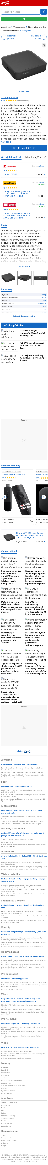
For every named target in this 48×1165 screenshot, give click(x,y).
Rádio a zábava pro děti (9, 1140)
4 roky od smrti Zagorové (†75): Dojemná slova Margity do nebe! (22, 821)
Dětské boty (5, 1121)
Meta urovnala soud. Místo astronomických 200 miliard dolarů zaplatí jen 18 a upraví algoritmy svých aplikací (21, 886)
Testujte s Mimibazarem (9, 1103)
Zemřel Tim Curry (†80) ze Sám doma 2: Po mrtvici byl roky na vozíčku (21, 817)
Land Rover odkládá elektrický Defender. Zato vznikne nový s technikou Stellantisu (21, 863)
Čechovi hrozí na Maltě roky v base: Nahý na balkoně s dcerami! (22, 772)
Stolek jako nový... (7, 842)
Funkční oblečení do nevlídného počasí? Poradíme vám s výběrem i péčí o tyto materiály (23, 845)
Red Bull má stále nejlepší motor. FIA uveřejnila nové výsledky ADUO (24, 867)
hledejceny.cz (5, 1067)
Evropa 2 (4, 1146)
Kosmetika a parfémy (8, 1116)
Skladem (41, 185)
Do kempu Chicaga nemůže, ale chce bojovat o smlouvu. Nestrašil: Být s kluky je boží (23, 800)
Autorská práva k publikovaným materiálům (15, 1157)
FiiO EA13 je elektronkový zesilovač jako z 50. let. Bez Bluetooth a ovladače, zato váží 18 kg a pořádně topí (35, 608)
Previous (4, 497)
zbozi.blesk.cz (5, 1078)
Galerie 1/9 (24, 91)
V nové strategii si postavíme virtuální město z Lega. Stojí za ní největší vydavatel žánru (21, 1037)
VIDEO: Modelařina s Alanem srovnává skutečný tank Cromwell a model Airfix (22, 1032)
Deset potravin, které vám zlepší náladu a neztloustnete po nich (22, 1009)
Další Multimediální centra (11, 472)
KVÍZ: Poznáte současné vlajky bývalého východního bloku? (21, 964)
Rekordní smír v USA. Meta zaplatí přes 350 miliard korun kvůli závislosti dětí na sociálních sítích (21, 912)
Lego (2, 1110)
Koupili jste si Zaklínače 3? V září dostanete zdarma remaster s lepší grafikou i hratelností (11, 697)
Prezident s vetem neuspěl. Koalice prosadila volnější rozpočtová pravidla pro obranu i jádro (22, 921)
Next (43, 497)
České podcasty (6, 1138)
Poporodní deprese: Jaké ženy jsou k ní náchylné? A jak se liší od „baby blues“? (22, 1013)
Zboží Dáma (5, 1075)
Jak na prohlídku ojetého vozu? (11, 1080)
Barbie (3, 1108)
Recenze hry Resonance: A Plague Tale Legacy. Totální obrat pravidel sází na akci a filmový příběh (35, 668)
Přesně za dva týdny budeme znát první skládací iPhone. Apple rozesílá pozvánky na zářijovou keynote (35, 638)
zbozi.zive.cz (5, 27)
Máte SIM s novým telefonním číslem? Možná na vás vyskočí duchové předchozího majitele (11, 607)
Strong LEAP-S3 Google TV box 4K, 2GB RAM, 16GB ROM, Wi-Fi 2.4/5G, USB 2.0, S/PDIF (16, 193)
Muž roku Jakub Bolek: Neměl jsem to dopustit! (16, 1058)
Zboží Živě (4, 1070)
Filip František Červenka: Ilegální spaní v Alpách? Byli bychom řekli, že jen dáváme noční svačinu (23, 968)
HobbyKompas (6, 1083)
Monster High (5, 1105)
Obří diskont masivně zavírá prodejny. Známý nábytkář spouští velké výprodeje (24, 917)
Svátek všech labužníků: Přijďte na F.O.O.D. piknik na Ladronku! (22, 947)
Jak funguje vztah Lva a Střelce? (11, 989)
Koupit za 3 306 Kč (24, 147)
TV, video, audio (19, 27)
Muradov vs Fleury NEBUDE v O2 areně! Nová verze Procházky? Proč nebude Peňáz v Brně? (23, 1054)
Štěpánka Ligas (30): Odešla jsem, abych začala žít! (17, 839)
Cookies (19, 1161)
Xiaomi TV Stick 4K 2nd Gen (13, 475)
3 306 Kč (39, 174)
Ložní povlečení (6, 1123)
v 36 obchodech (8, 522)
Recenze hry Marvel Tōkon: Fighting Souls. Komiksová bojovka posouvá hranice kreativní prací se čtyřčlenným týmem (35, 577)
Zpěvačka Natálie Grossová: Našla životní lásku (16, 1051)
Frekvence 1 (5, 1143)
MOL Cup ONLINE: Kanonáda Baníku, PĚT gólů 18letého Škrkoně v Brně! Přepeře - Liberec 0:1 (23, 795)
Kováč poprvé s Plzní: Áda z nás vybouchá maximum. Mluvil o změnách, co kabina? (21, 791)
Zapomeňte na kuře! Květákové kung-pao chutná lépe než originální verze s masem (23, 943)
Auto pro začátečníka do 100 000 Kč (13, 1086)
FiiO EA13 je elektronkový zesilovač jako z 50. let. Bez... (32, 345)
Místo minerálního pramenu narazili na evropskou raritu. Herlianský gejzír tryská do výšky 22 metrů (23, 961)
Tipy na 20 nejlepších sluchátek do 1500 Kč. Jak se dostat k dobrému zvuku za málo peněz (11, 668)
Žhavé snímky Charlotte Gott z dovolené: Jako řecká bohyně (21, 824)
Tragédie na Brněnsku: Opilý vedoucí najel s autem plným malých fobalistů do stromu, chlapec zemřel (22, 776)
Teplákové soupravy (7, 1118)
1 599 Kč (39, 196)
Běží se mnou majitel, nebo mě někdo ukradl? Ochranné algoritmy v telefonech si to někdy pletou (11, 577)
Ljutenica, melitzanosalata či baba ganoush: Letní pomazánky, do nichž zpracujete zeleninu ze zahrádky (22, 939)
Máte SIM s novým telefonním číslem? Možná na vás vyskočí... (32, 333)
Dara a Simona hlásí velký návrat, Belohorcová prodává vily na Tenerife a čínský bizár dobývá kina (21, 769)
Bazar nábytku (6, 1126)
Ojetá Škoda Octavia (8, 1091)
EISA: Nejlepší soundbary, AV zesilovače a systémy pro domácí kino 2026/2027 (11, 637)
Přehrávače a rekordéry (37, 27)
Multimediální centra (11, 30)
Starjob (3, 1135)
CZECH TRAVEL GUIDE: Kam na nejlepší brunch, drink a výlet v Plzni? (23, 982)
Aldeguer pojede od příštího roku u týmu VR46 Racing (19, 869)
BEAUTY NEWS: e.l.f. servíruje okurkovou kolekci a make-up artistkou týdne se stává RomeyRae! (24, 985)
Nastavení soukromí (30, 1161)
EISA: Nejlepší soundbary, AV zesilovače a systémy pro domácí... (33, 358)
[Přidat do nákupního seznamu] (44, 45)
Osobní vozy (5, 1072)
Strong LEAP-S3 (9, 97)
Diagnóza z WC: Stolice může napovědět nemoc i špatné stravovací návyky (23, 1006)
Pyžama (3, 1113)
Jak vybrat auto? (6, 1093)
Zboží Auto (4, 1088)
